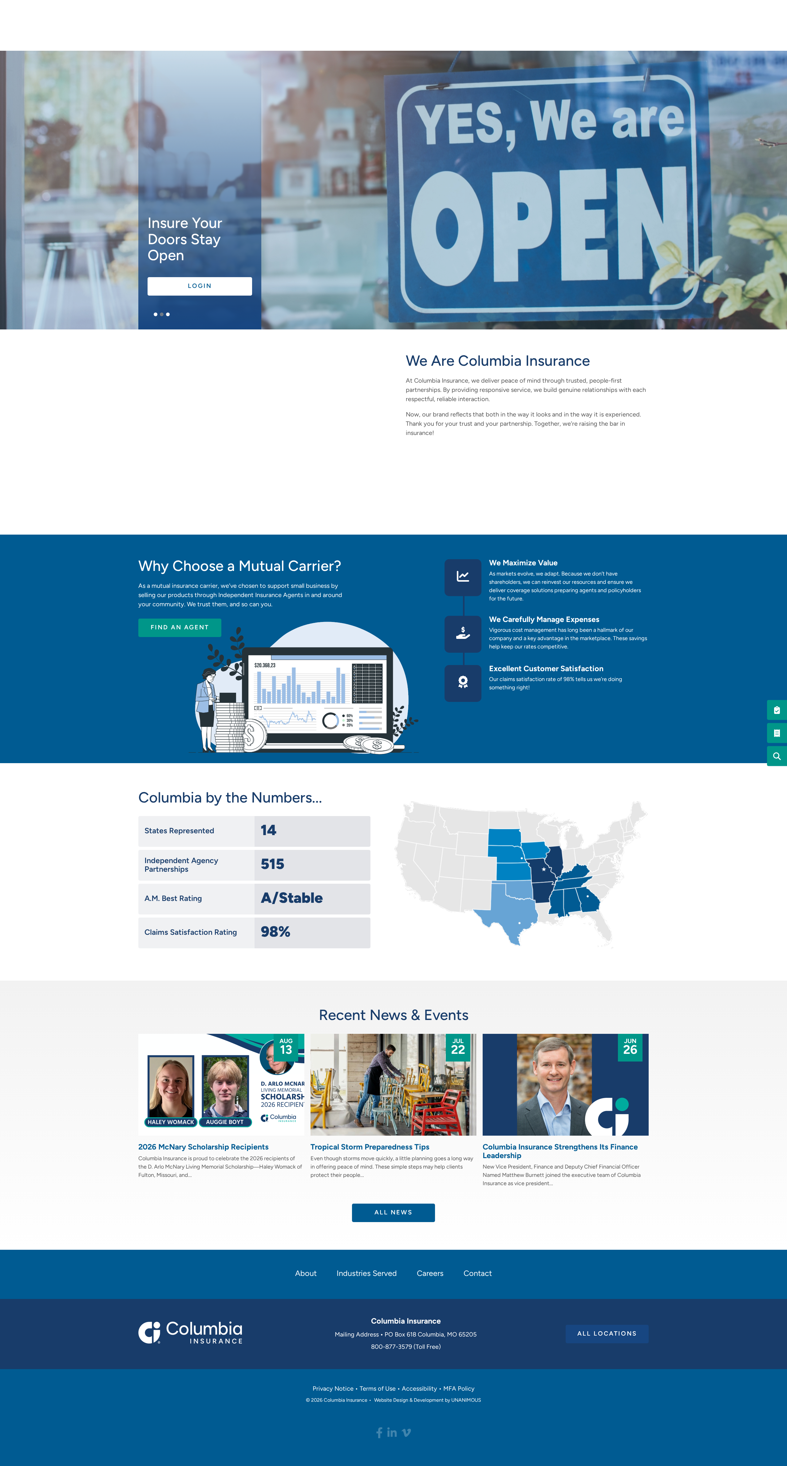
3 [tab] (168, 314)
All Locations (607, 1334)
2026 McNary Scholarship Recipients (203, 1147)
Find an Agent (180, 628)
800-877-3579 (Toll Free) (406, 1347)
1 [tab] (155, 314)
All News (393, 1213)
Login (200, 286)
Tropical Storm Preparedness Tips (369, 1147)
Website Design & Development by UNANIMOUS (427, 1400)
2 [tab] (162, 314)
